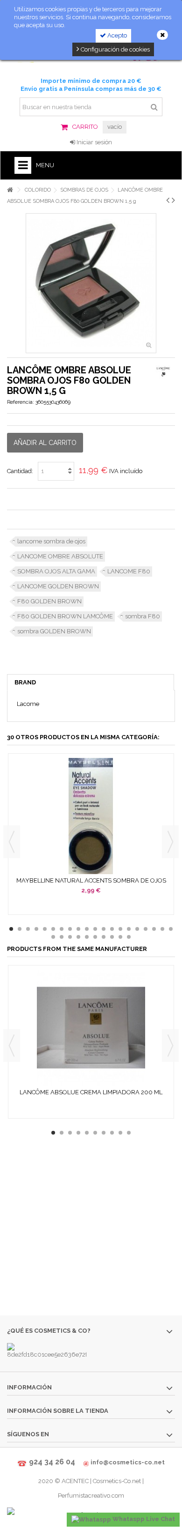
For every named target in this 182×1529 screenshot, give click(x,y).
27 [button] (103, 937)
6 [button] (53, 929)
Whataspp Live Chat (143, 1518)
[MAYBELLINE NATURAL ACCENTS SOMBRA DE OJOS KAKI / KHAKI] (91, 816)
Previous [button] (11, 841)
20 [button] (171, 929)
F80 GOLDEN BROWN (49, 601)
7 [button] (61, 929)
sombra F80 (142, 616)
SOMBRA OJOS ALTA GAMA (56, 571)
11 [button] (95, 929)
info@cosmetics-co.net (128, 1462)
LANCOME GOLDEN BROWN (58, 586)
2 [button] (19, 929)
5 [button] (45, 929)
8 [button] (70, 929)
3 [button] (28, 929)
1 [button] (11, 929)
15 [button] (129, 929)
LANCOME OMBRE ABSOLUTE (60, 556)
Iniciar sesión (93, 142)
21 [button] (53, 937)
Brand (25, 682)
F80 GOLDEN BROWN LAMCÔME (65, 616)
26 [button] (95, 937)
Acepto (116, 35)
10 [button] (87, 929)
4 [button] (36, 929)
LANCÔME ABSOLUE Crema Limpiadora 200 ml (91, 1092)
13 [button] (112, 929)
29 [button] (120, 937)
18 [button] (154, 929)
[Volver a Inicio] (10, 190)
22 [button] (61, 937)
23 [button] (70, 937)
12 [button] (103, 929)
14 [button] (120, 929)
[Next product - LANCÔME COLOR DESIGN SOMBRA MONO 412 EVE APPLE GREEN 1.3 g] (173, 200)
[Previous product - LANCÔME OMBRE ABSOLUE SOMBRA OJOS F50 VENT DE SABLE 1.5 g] (167, 200)
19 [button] (162, 929)
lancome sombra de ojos (51, 541)
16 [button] (137, 929)
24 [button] (78, 937)
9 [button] (78, 929)
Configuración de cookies (114, 49)
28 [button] (112, 937)
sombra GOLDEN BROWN (54, 631)
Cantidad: (20, 471)
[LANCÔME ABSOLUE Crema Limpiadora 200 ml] (91, 1028)
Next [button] (170, 841)
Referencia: (20, 402)
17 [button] (145, 929)
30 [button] (129, 937)
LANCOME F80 (128, 571)
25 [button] (87, 937)
